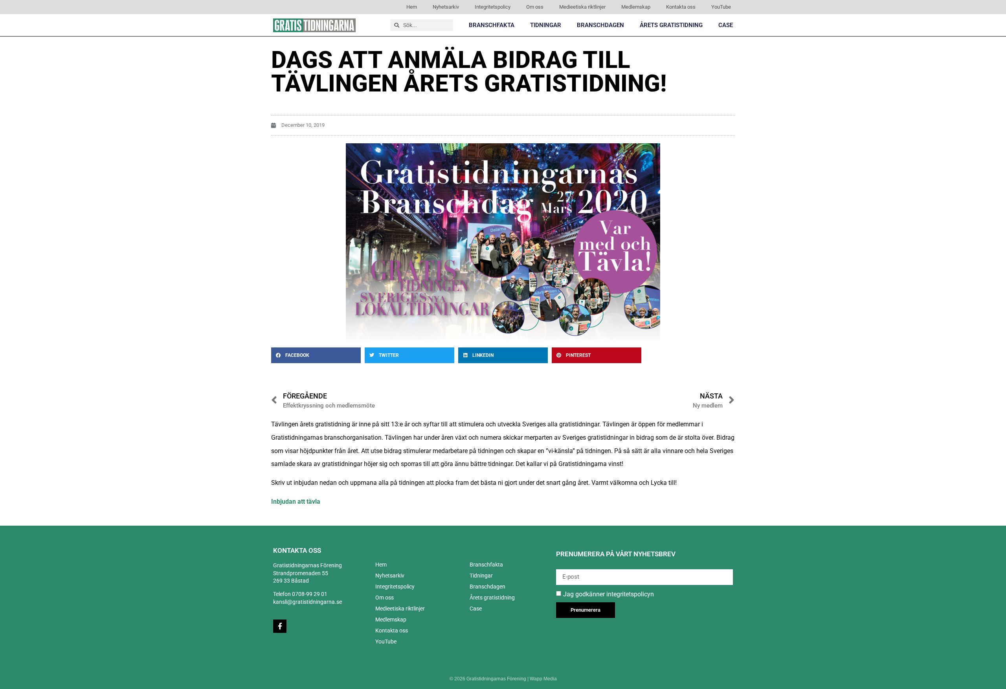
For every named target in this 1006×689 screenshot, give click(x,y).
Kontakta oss (681, 7)
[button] (316, 355)
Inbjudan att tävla (296, 501)
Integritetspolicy (492, 7)
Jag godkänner (608, 594)
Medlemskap (635, 7)
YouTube (721, 7)
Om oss (534, 7)
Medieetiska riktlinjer (582, 7)
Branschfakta (491, 25)
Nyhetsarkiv (446, 7)
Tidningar (545, 25)
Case (725, 25)
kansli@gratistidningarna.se (307, 602)
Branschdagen (600, 25)
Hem (411, 7)
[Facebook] (279, 626)
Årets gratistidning (671, 25)
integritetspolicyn (630, 594)
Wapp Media (543, 679)
